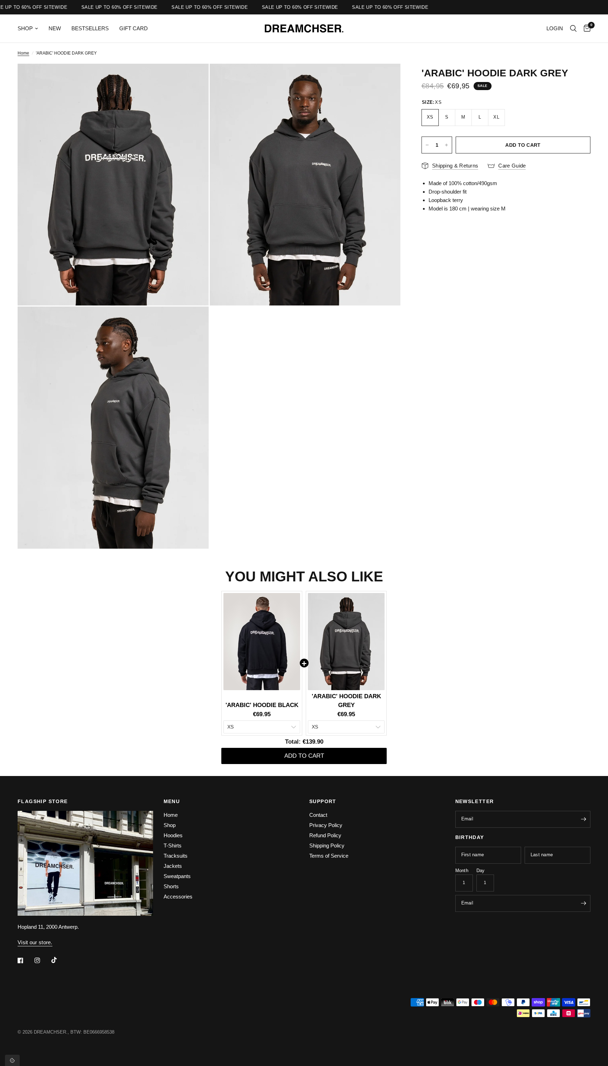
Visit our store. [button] (35, 942)
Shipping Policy (326, 846)
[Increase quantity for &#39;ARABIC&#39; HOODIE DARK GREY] (446, 145)
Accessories (178, 897)
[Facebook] (25, 960)
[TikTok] (59, 960)
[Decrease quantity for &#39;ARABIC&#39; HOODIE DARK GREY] (427, 145)
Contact (318, 815)
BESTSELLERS (90, 28)
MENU (172, 801)
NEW (55, 28)
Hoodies (173, 835)
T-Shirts (173, 846)
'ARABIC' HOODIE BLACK (262, 705)
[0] (585, 28)
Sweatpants (177, 876)
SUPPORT (322, 801)
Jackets (173, 866)
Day (480, 870)
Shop (170, 825)
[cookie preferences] (12, 1060)
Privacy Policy (325, 825)
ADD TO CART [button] (304, 755)
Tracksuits (176, 856)
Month (461, 870)
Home (23, 53)
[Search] (573, 28)
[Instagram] (42, 960)
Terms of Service (328, 856)
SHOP (25, 28)
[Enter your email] (583, 819)
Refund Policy (325, 835)
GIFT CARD (133, 28)
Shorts (171, 886)
